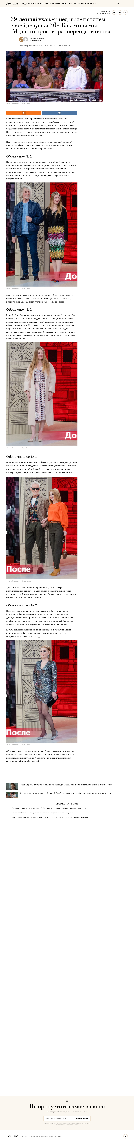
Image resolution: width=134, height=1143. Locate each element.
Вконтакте (120, 12)
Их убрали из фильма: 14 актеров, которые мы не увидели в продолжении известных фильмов (50, 817)
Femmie (18, 3)
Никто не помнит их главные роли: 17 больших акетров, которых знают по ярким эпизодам (49, 808)
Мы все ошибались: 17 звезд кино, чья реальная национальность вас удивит (42, 813)
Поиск (118, 3)
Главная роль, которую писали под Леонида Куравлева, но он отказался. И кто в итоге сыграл (66, 785)
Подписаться (82, 1118)
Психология (55, 3)
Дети (64, 3)
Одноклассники (125, 12)
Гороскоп (91, 3)
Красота (32, 3)
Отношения (42, 3)
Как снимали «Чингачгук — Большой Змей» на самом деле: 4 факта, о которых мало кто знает (66, 793)
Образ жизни (74, 3)
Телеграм (114, 12)
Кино (83, 3)
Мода (24, 3)
